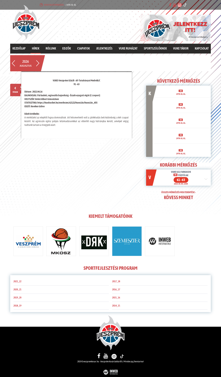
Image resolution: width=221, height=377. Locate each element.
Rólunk (51, 48)
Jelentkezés (104, 48)
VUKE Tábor (180, 48)
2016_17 (116, 289)
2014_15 (116, 305)
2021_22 (17, 281)
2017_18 (116, 281)
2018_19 (17, 305)
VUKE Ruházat (128, 48)
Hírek (35, 48)
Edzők (66, 48)
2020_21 (17, 289)
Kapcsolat (202, 48)
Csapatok (83, 48)
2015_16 (116, 297)
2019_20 (17, 297)
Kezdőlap (19, 48)
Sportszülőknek (155, 48)
